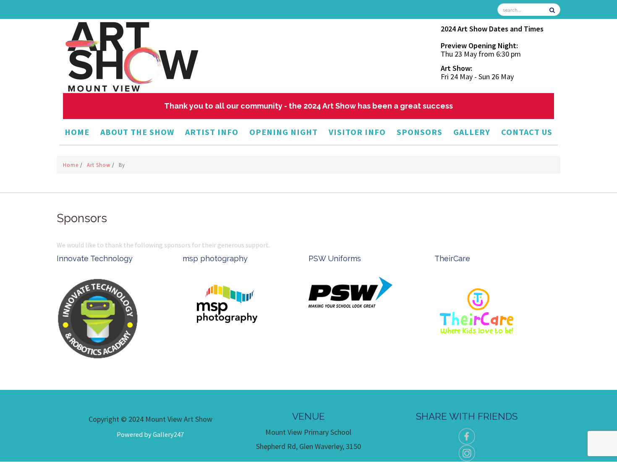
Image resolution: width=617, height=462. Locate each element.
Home (77, 132)
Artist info (211, 132)
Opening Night (283, 132)
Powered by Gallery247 (150, 434)
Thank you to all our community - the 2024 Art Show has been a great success (308, 105)
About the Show (137, 132)
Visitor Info (357, 132)
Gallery (471, 132)
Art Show (99, 165)
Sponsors (419, 132)
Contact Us (526, 132)
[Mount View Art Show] (131, 55)
